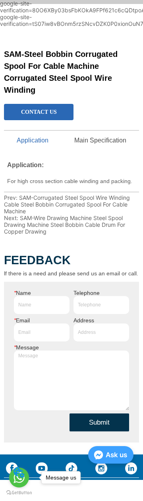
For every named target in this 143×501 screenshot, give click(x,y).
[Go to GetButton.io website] (19, 492)
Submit (99, 422)
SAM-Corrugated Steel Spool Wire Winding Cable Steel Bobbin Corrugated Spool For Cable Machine (67, 204)
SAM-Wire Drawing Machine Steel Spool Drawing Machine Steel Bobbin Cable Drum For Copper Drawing (64, 224)
